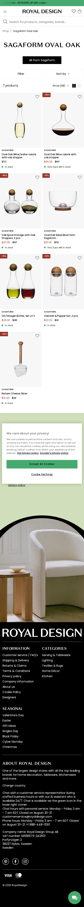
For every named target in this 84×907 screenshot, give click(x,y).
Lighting (47, 660)
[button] (74, 11)
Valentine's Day (13, 715)
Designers (9, 697)
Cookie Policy (11, 692)
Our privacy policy (28, 453)
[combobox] (63, 73)
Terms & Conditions (16, 670)
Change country (13, 786)
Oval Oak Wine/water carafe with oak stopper (19, 156)
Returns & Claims (14, 665)
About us (8, 686)
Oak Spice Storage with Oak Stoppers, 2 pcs (18, 237)
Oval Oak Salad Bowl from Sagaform (59, 237)
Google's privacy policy (54, 453)
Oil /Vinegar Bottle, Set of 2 (18, 316)
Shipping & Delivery (15, 660)
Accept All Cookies (41, 464)
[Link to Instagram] (25, 861)
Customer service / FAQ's (20, 655)
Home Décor (51, 670)
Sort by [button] (61, 74)
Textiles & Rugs (52, 665)
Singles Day (10, 731)
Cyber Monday (12, 741)
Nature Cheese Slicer (14, 393)
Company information (18, 681)
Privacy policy (11, 676)
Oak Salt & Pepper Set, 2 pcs (61, 316)
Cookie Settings (42, 474)
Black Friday (10, 736)
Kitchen (47, 676)
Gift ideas (9, 725)
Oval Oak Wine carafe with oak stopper (60, 156)
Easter (6, 720)
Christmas (9, 746)
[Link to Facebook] (15, 861)
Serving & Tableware (56, 655)
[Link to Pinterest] (5, 861)
